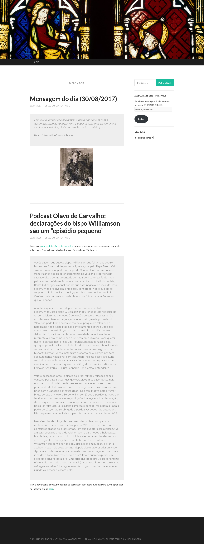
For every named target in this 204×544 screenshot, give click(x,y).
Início (36, 62)
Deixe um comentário (57, 106)
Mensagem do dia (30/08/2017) (73, 98)
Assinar (141, 119)
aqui (51, 488)
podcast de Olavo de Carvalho (57, 245)
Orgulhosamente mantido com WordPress (55, 539)
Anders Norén (132, 539)
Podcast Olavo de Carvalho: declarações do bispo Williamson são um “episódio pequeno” (75, 223)
